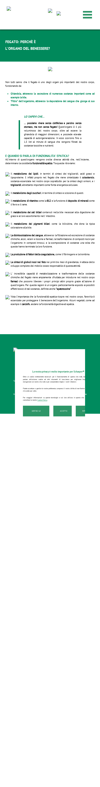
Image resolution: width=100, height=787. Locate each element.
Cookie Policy (42, 400)
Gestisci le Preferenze (36, 413)
